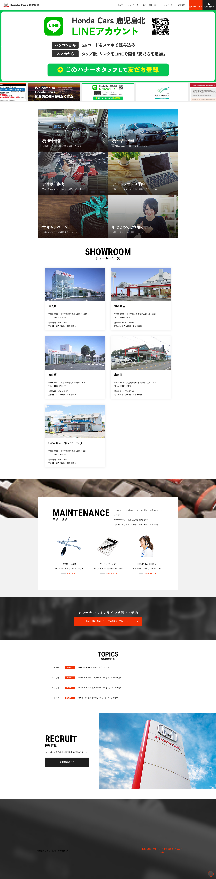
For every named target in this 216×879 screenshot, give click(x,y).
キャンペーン (167, 5)
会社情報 (181, 5)
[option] (108, 46)
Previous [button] (2, 46)
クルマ (120, 5)
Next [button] (213, 46)
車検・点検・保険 (150, 5)
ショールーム (132, 5)
